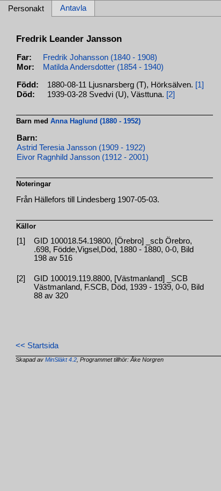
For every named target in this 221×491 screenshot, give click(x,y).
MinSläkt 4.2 (61, 359)
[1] (199, 84)
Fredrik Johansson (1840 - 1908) (100, 57)
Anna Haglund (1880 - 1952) (95, 121)
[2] (170, 94)
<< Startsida (37, 345)
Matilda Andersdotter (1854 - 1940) (103, 67)
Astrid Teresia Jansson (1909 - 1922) (81, 147)
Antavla (73, 8)
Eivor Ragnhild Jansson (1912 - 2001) (83, 157)
